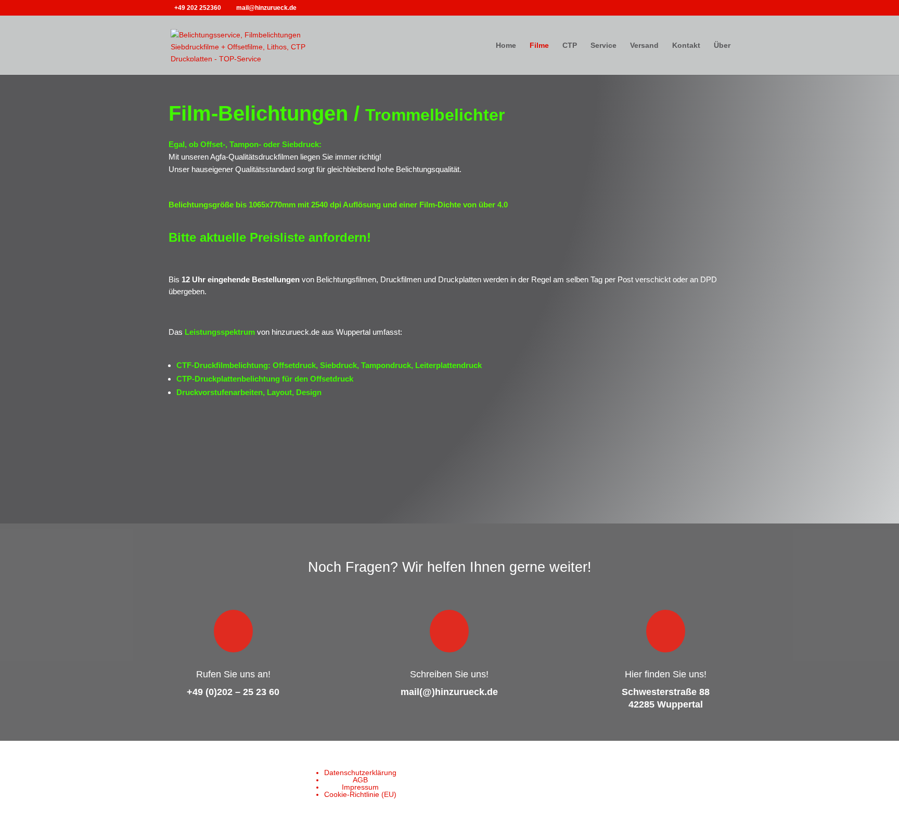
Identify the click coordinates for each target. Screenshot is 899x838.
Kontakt (686, 45)
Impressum (360, 787)
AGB (360, 780)
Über (722, 45)
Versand (644, 45)
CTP (569, 45)
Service (603, 45)
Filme (539, 45)
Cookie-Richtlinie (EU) (360, 794)
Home (506, 45)
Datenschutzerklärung (360, 772)
